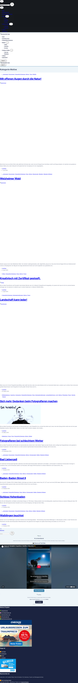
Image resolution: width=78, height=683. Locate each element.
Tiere (31, 74)
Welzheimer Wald (10, 178)
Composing (18, 395)
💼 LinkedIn (3, 657)
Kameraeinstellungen (18, 295)
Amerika (6, 46)
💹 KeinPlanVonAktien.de (6, 619)
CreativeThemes (25, 682)
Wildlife (34, 74)
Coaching (12, 395)
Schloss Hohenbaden (12, 496)
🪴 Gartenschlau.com (5, 614)
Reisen (3, 42)
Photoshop (64, 395)
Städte (38, 455)
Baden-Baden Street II (13, 478)
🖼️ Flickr (2, 655)
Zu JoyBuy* (39, 602)
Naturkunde (35, 174)
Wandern (6, 54)
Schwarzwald (33, 455)
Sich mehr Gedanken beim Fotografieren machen (28, 401)
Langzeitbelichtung (50, 395)
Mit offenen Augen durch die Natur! (20, 78)
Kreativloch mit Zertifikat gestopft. (20, 278)
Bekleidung (4, 436)
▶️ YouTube (3, 651)
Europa (6, 48)
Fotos (27, 174)
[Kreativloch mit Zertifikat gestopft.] (2, 282)
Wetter (30, 436)
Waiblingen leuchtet (12, 515)
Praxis (24, 274)
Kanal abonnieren (39, 590)
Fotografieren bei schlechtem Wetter (21, 440)
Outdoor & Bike (6, 50)
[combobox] (5, 533)
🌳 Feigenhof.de (4, 610)
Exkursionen (11, 74)
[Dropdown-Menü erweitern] (7, 42)
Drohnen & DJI (5, 38)
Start (3, 36)
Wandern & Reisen (48, 174)
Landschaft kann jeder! (13, 299)
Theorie (4, 396)
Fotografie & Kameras (7, 40)
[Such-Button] (12, 533)
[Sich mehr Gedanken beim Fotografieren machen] (20, 423)
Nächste (2, 530)
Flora (12, 436)
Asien (5, 44)
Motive (27, 74)
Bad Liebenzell (8, 459)
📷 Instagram (3, 653)
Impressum (5, 57)
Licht (57, 395)
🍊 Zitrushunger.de (4, 617)
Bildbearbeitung (6, 395)
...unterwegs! (5, 74)
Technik (73, 395)
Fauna (9, 436)
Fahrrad (6, 52)
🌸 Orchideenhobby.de (5, 612)
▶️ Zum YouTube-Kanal (5, 680)
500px (3, 274)
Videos (4, 55)
